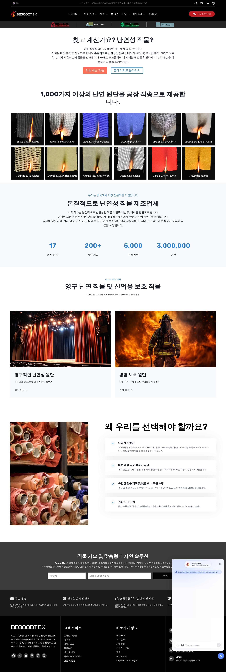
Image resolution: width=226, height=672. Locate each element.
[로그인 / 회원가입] (213, 3)
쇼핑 (116, 14)
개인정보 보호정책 (72, 656)
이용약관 (68, 648)
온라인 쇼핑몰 (70, 635)
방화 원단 (89, 14)
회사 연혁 (120, 639)
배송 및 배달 (69, 652)
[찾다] (195, 3)
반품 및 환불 (69, 660)
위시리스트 (69, 644)
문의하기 (153, 14)
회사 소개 (137, 14)
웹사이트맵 (121, 656)
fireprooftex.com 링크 (126, 660)
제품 (102, 14)
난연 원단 (73, 14)
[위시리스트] (201, 3)
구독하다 (165, 576)
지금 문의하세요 (204, 14)
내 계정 (67, 639)
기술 (124, 14)
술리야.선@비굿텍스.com (188, 660)
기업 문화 (120, 644)
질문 (118, 652)
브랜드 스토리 (122, 648)
